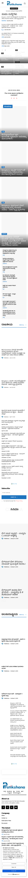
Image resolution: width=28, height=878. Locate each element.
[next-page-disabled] (5, 601)
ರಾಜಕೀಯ (4, 21)
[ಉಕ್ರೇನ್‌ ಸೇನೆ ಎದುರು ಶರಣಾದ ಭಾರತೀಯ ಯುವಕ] (14, 655)
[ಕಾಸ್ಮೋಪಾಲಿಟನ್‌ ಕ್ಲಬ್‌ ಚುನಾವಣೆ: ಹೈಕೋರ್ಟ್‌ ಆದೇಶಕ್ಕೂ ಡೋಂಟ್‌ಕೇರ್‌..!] (7, 57)
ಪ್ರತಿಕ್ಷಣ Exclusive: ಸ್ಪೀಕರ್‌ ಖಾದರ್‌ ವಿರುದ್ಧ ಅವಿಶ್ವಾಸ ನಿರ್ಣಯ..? (12, 467)
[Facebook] (11, 98)
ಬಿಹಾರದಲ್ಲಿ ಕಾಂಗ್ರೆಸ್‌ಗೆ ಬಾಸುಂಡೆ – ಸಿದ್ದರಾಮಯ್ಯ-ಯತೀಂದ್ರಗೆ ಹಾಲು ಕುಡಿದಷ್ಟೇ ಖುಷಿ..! (12, 474)
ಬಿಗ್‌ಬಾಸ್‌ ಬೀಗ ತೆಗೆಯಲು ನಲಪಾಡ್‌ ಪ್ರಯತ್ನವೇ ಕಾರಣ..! (14, 563)
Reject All (14, 867)
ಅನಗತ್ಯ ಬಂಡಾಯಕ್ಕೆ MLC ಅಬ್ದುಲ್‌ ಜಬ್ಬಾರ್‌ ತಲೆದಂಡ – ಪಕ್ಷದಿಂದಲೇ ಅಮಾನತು (9, 260)
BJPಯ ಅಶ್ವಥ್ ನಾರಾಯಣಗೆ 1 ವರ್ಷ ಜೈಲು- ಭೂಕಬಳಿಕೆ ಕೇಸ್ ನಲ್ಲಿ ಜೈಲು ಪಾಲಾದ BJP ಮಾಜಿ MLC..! (9, 303)
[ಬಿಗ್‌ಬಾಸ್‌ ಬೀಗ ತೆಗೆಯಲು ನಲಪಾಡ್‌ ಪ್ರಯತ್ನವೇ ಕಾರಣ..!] (14, 550)
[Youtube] (16, 807)
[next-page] (5, 50)
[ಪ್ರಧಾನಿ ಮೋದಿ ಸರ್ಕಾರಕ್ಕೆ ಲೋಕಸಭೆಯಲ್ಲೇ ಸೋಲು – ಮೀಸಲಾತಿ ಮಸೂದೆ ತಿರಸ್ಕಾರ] (5, 735)
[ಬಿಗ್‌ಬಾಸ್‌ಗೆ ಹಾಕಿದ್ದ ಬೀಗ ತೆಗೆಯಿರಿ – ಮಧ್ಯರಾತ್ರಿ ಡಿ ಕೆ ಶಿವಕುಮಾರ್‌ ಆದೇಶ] (14, 579)
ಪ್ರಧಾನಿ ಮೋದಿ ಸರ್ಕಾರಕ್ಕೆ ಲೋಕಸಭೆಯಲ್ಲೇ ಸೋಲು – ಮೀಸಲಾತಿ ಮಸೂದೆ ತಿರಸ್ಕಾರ (16, 735)
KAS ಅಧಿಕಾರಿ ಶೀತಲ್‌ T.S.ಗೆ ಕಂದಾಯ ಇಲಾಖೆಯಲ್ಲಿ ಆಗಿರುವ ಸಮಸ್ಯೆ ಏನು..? (13, 34)
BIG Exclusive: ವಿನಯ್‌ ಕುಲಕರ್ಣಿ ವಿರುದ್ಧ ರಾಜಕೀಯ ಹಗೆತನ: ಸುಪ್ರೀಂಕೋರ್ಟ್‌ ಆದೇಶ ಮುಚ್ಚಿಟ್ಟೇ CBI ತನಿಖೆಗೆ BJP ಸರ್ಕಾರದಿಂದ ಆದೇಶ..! (13, 352)
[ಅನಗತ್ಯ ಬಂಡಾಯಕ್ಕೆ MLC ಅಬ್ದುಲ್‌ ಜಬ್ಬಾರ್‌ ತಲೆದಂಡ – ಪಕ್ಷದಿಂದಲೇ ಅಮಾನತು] (22, 261)
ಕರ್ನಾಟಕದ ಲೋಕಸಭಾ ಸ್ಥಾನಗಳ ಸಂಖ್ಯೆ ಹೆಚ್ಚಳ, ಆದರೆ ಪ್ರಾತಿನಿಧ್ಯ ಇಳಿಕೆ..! (13, 421)
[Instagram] (14, 98)
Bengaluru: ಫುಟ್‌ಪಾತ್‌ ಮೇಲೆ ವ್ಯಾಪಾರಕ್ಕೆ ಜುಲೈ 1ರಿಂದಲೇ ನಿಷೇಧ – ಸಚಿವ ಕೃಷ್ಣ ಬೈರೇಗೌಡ (13, 844)
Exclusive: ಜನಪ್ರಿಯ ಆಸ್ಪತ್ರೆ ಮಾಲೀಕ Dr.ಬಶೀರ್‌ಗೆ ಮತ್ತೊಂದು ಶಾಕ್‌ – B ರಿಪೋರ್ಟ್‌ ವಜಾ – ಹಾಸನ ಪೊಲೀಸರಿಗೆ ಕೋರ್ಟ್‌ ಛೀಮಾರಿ (12, 26)
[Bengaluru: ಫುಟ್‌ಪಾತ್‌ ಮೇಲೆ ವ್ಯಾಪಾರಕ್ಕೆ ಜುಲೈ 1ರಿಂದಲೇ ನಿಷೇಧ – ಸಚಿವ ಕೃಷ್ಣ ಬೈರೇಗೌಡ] (7, 69)
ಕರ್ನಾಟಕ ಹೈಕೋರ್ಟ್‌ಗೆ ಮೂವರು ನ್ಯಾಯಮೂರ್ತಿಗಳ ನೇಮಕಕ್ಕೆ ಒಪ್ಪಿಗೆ (10, 268)
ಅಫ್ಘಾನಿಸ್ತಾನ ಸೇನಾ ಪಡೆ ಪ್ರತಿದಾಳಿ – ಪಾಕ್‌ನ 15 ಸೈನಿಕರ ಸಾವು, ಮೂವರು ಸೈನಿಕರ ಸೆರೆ (13, 640)
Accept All (13, 871)
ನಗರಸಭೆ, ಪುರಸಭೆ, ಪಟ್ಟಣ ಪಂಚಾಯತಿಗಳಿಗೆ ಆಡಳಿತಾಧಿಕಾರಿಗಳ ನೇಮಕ (12, 461)
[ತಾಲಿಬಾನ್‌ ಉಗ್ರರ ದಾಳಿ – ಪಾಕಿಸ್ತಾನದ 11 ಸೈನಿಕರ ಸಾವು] (14, 683)
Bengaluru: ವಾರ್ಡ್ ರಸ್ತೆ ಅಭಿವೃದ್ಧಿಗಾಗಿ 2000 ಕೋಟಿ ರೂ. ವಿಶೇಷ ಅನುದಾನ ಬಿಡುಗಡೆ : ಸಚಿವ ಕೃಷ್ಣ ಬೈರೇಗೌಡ (14, 18)
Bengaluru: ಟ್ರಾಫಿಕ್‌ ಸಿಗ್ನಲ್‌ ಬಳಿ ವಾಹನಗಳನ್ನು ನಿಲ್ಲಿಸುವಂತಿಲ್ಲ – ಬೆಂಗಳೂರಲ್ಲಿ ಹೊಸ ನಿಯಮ (12, 838)
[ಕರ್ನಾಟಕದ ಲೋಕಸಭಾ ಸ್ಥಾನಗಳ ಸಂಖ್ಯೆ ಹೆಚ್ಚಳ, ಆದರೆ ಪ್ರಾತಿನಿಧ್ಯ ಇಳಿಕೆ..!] (5, 755)
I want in (13, 497)
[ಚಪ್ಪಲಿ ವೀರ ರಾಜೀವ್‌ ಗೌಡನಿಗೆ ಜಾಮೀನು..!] (22, 287)
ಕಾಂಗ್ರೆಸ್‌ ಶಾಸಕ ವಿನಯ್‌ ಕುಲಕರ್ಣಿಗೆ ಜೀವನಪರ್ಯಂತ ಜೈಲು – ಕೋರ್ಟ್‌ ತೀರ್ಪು (13, 412)
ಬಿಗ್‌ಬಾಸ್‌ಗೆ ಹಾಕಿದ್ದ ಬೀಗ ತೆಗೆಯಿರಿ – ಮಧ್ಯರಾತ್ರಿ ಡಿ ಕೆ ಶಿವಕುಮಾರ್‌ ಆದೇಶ (12, 592)
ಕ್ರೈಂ (3, 29)
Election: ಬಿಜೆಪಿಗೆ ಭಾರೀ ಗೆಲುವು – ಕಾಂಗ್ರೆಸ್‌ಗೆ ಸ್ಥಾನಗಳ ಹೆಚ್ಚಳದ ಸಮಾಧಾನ (13, 455)
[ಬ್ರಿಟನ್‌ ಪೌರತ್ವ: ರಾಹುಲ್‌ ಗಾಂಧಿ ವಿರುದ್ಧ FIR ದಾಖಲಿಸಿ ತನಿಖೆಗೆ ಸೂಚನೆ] (5, 742)
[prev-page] (3, 50)
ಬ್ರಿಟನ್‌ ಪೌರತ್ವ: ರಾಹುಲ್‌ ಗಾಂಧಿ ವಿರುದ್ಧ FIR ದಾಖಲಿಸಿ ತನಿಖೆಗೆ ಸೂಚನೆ (17, 741)
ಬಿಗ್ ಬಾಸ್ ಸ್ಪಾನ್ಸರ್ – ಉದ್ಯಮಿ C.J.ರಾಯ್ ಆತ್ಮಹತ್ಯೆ (9, 295)
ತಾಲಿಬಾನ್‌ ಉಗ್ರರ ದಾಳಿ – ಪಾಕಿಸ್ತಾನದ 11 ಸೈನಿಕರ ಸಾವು (12, 695)
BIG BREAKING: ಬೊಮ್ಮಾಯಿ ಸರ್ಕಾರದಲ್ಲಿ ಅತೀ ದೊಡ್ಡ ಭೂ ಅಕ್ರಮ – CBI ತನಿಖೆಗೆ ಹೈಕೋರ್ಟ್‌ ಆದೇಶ (10, 277)
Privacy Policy (19, 500)
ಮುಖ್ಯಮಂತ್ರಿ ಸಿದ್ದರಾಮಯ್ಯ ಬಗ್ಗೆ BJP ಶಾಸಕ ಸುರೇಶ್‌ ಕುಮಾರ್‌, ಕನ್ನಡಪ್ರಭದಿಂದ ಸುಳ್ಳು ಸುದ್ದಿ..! (9, 251)
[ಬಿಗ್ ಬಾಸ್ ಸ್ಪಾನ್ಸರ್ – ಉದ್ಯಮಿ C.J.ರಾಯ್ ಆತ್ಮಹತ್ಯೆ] (22, 295)
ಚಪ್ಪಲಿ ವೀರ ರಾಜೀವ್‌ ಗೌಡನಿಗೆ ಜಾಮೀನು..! (9, 286)
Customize (13, 864)
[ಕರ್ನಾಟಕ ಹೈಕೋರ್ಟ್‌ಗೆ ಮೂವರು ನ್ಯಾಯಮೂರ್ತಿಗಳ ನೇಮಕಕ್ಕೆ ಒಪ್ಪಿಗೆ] (22, 269)
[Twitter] (17, 98)
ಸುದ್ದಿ (3, 37)
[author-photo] (3, 358)
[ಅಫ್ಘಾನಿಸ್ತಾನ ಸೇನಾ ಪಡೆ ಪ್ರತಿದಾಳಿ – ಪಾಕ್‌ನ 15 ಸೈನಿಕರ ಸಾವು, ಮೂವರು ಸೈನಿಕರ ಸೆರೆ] (14, 628)
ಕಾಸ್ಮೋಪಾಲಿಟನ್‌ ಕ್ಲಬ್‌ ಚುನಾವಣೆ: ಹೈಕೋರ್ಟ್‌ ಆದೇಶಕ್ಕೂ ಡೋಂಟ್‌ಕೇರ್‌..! (12, 831)
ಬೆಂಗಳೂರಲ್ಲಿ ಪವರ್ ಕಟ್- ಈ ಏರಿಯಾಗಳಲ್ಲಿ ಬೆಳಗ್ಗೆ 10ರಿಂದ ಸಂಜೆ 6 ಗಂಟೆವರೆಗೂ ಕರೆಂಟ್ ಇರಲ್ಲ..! (9, 313)
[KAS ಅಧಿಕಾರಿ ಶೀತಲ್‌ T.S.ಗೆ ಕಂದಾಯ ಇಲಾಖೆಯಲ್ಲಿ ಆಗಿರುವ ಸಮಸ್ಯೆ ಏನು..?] (5, 720)
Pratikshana (6, 358)
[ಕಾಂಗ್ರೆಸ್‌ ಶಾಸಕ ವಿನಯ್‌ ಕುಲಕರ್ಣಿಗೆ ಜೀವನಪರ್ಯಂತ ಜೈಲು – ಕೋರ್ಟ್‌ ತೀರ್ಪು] (14, 399)
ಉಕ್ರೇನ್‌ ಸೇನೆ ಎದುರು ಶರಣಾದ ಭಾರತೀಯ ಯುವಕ (12, 668)
